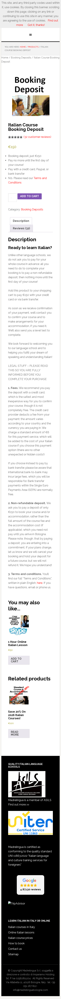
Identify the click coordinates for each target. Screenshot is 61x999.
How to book (16, 943)
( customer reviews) (37, 137)
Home (4, 57)
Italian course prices (20, 938)
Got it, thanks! (36, 25)
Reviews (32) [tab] (21, 228)
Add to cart (29, 196)
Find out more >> (18, 804)
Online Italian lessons (21, 932)
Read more (15, 733)
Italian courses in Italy (21, 927)
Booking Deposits (21, 57)
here (39, 583)
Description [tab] (21, 220)
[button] (30, 885)
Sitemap (13, 954)
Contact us (15, 948)
